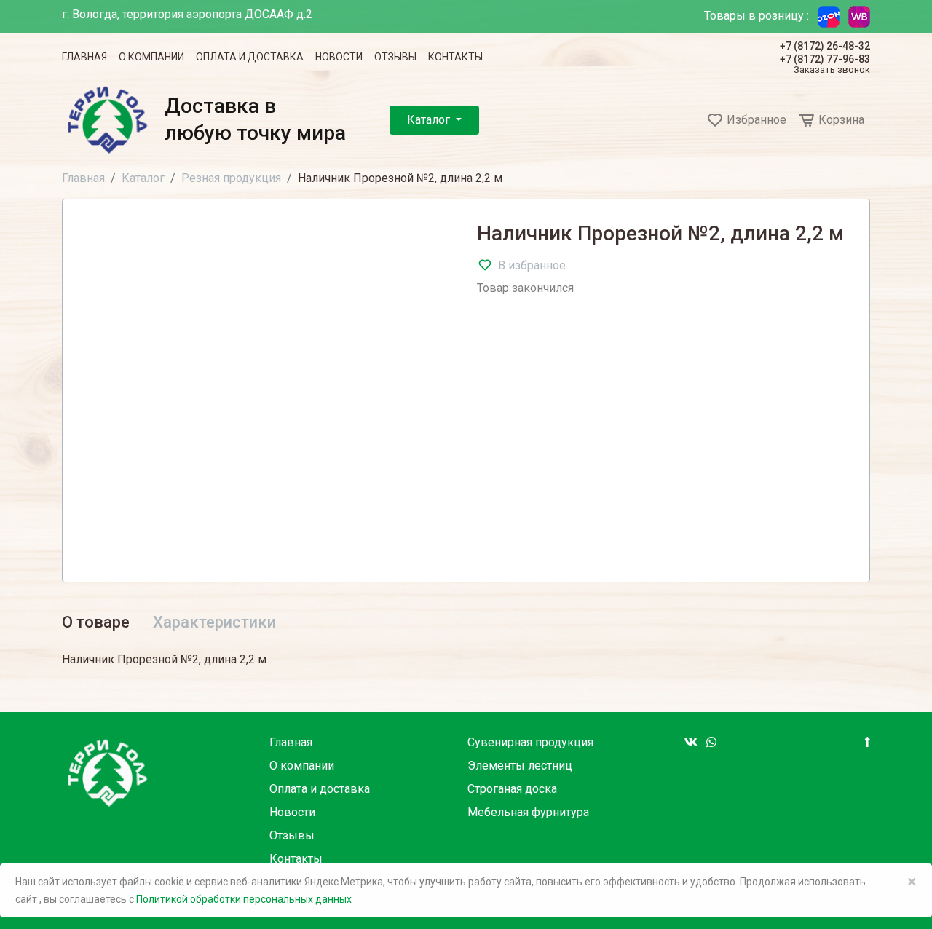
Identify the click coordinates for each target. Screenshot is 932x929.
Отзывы (395, 57)
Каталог (430, 120)
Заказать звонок (832, 70)
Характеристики (214, 622)
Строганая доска (512, 789)
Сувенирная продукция (530, 742)
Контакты (455, 57)
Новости (339, 57)
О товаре (96, 622)
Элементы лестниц (519, 765)
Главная (84, 57)
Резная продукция (231, 178)
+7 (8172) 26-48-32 (825, 46)
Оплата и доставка (250, 57)
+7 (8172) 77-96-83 (825, 59)
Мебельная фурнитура (528, 812)
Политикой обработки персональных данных (244, 899)
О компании (151, 57)
